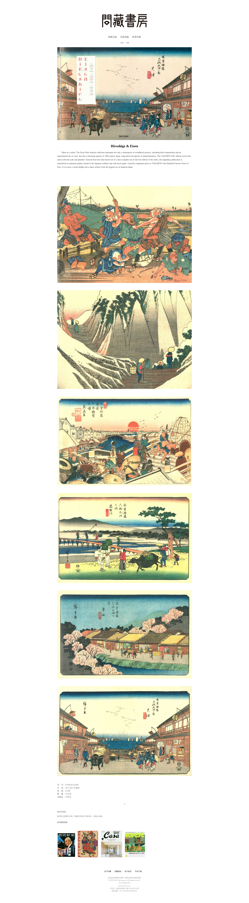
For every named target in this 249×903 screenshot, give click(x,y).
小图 (127, 43)
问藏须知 (117, 871)
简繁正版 (112, 37)
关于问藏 (107, 871)
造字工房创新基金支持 (124, 883)
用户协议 (128, 871)
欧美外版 (136, 37)
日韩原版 (124, 37)
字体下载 (138, 871)
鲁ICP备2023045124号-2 (124, 886)
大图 (121, 43)
